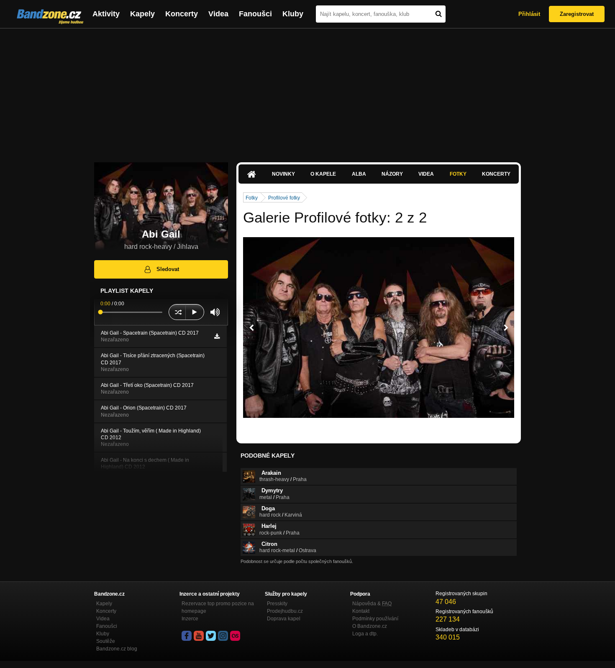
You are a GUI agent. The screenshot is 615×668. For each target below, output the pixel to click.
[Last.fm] (235, 636)
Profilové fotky (284, 198)
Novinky (283, 174)
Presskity (277, 604)
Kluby (292, 14)
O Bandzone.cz (369, 626)
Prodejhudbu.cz (285, 611)
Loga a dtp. (365, 634)
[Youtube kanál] (199, 636)
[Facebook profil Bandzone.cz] (187, 636)
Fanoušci (255, 14)
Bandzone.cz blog (116, 649)
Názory (392, 174)
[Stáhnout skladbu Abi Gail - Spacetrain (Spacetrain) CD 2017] (217, 336)
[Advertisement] (307, 91)
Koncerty (181, 14)
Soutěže (105, 641)
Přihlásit (529, 14)
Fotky (458, 174)
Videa (218, 14)
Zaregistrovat (577, 14)
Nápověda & (372, 604)
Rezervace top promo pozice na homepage (218, 607)
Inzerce (190, 619)
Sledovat (167, 269)
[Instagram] (223, 636)
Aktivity (106, 14)
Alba (359, 174)
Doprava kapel (283, 619)
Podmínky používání (375, 619)
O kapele (323, 174)
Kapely (142, 14)
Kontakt (360, 611)
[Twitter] (211, 636)
